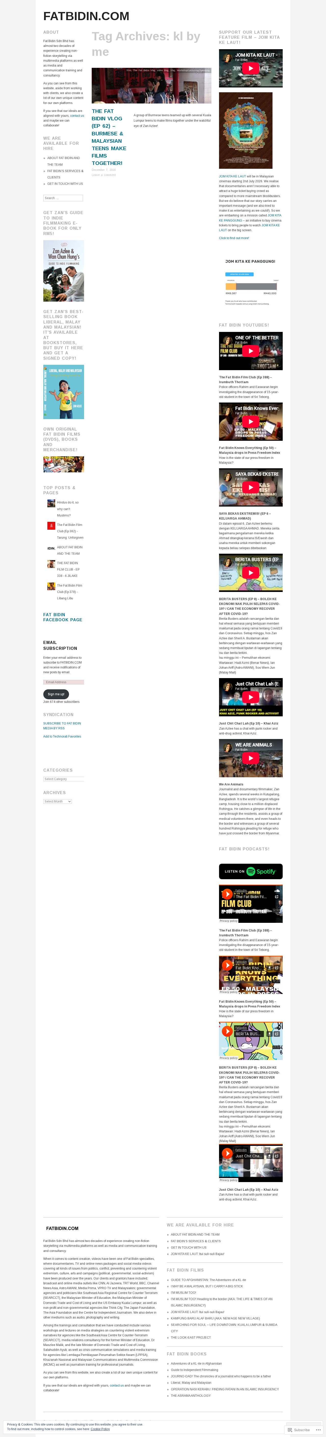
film (129, 70)
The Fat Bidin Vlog (144, 70)
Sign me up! (56, 694)
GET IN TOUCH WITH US (65, 184)
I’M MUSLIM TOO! (183, 1292)
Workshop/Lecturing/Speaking (193, 70)
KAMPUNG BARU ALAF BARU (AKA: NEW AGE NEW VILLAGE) (215, 1318)
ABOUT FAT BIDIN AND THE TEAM (195, 1234)
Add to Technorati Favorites (62, 736)
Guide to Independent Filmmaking (194, 1370)
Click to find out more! (234, 238)
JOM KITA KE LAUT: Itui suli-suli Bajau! (197, 1254)
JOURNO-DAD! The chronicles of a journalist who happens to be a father (221, 1376)
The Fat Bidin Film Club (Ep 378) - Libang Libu (69, 592)
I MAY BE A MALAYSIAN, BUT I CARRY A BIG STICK (207, 1286)
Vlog (172, 70)
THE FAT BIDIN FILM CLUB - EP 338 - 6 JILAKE (68, 569)
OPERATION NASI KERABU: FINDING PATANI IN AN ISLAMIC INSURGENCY (225, 1389)
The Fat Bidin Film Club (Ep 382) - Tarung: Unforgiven (70, 531)
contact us (77, 116)
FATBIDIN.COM (86, 16)
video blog (162, 70)
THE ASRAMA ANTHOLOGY (191, 1395)
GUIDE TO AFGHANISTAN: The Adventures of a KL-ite (208, 1280)
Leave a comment (104, 174)
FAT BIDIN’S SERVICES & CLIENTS (196, 1241)
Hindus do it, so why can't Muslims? (67, 509)
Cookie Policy (100, 1429)
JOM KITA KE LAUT (232, 176)
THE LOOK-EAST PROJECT (191, 1337)
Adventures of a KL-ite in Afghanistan (196, 1363)
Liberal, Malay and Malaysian (191, 1382)
